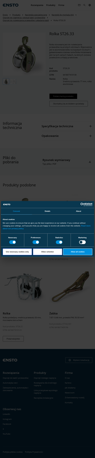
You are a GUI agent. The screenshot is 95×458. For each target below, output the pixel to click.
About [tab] (78, 211)
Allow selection (47, 252)
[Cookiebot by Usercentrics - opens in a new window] (82, 204)
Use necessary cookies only (17, 252)
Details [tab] (47, 211)
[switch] (36, 242)
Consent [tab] (16, 211)
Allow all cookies (78, 252)
